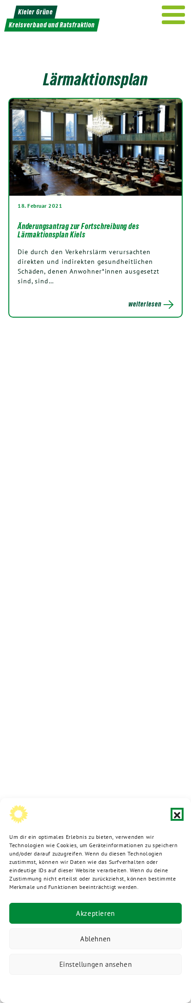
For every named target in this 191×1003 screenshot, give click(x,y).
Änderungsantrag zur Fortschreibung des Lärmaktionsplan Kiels (78, 230)
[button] (177, 814)
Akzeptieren (95, 913)
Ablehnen (95, 938)
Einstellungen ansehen (95, 964)
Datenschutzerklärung (48, 986)
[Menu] (173, 15)
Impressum (158, 986)
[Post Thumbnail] (95, 147)
